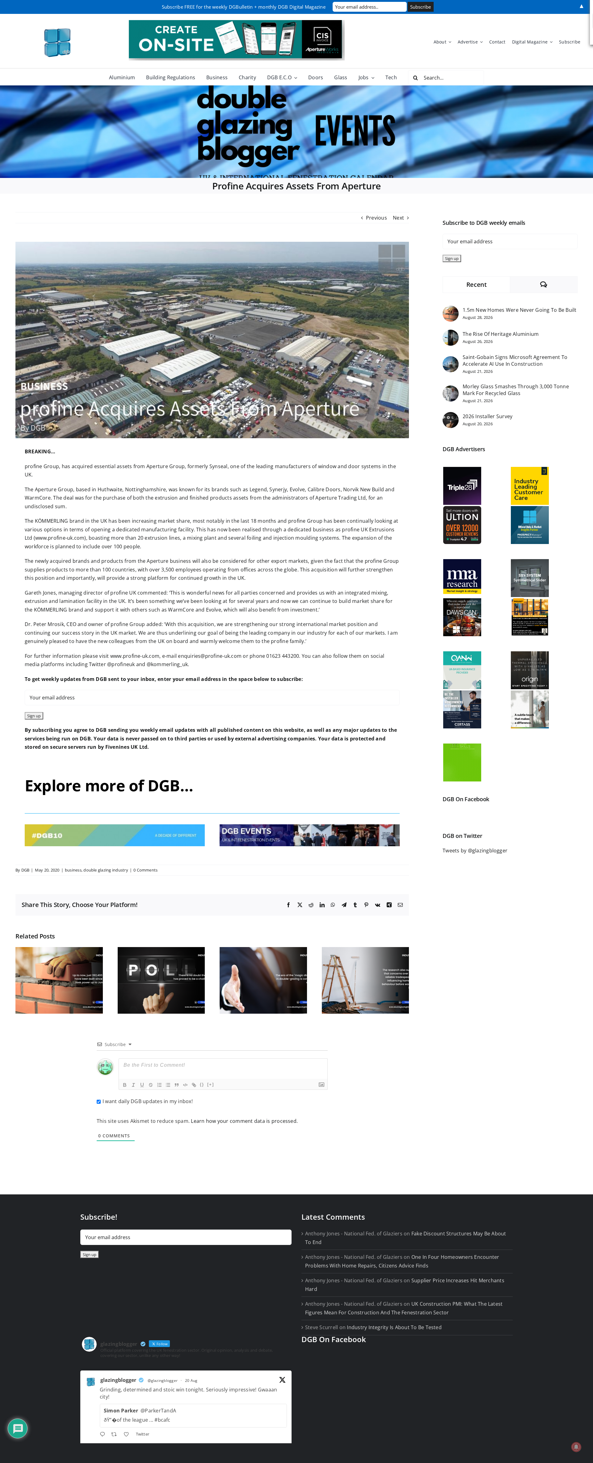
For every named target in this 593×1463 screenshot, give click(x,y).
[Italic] (133, 1085)
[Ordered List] (159, 1085)
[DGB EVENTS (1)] (310, 826)
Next (398, 217)
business (73, 870)
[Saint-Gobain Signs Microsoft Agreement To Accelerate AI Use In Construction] (451, 360)
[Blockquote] (176, 1085)
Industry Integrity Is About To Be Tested (394, 1327)
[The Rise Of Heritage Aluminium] (451, 333)
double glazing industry (105, 870)
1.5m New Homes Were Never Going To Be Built (519, 310)
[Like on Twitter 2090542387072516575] (128, 1435)
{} (202, 1084)
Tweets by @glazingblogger (475, 850)
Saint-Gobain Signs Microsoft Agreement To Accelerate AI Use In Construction (515, 360)
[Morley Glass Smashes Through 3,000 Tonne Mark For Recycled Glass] (451, 389)
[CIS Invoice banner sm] (237, 22)
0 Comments (145, 870)
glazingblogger (118, 1380)
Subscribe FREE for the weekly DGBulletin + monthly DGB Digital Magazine (244, 7)
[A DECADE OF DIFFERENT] (115, 826)
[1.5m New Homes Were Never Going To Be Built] (451, 309)
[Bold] (124, 1085)
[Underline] (142, 1085)
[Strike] (150, 1085)
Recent (476, 284)
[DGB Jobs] (296, 131)
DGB (25, 870)
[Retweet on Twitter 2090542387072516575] (116, 1435)
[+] (210, 1084)
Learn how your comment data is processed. (244, 1121)
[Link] (194, 1085)
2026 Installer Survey (487, 416)
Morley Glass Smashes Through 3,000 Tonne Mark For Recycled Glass (516, 390)
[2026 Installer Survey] (451, 416)
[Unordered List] (168, 1085)
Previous (376, 217)
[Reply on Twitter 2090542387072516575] (104, 1435)
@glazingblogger (163, 1380)
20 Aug (191, 1380)
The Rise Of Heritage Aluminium (501, 334)
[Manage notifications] (576, 1447)
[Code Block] (185, 1085)
